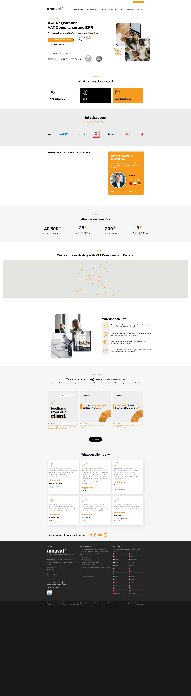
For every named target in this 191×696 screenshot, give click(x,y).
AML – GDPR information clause (97, 603)
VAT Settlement (92, 9)
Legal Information (63, 603)
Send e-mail (133, 191)
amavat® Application (117, 2)
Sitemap (53, 604)
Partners (84, 566)
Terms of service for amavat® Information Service (70, 604)
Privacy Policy (84, 603)
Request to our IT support (89, 564)
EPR (121, 9)
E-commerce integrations (108, 9)
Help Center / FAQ (87, 557)
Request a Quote (138, 1)
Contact (140, 9)
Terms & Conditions (75, 603)
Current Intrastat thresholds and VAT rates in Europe (96, 567)
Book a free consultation (61, 40)
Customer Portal (86, 559)
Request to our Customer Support (91, 562)
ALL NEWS (95, 439)
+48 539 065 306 (60, 44)
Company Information (52, 603)
